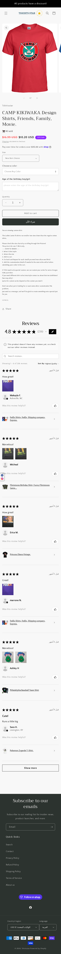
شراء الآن (30, 222)
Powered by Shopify (38, 948)
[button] (6, 13)
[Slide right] (37, 98)
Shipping (5, 141)
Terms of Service (14, 878)
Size (4, 152)
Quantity (6, 197)
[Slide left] (24, 98)
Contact (9, 851)
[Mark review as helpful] (55, 405)
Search (9, 845)
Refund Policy (12, 865)
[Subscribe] (51, 826)
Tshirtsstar (26, 948)
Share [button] (8, 309)
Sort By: (41, 364)
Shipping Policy (13, 871)
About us (10, 885)
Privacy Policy (12, 858)
